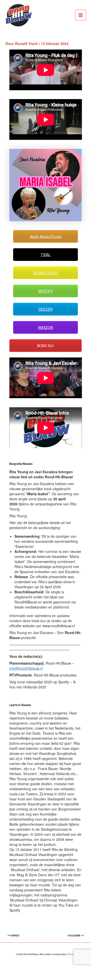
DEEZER (45, 309)
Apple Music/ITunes (45, 236)
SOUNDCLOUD (45, 272)
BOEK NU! (45, 345)
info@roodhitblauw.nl (26, 668)
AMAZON (45, 327)
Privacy (71, 954)
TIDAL (46, 254)
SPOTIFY (45, 291)
